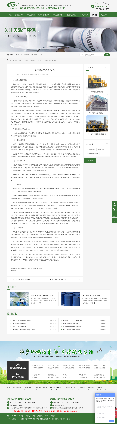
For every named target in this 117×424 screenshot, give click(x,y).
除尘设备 (35, 377)
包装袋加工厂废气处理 (51, 60)
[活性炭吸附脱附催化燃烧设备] (97, 123)
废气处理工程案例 (43, 15)
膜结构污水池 (66, 419)
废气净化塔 (26, 55)
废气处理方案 (31, 15)
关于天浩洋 (104, 15)
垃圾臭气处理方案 (53, 368)
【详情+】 (40, 303)
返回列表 (90, 160)
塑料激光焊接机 (44, 419)
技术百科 (40, 60)
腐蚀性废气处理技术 (60, 279)
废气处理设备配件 (99, 377)
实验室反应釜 (28, 419)
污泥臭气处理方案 (68, 368)
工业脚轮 (51, 419)
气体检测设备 (83, 377)
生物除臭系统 (18, 55)
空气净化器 (66, 377)
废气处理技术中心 (58, 15)
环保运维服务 (84, 15)
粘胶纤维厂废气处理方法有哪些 (72, 320)
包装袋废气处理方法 (36, 268)
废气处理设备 (19, 15)
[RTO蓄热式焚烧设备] (97, 81)
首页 (10, 15)
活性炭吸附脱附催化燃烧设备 (97, 134)
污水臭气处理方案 (37, 368)
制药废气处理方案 (68, 365)
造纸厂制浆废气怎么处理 (70, 323)
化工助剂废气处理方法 (91, 295)
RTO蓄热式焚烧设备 (97, 92)
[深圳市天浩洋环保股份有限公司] (13, 9)
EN (106, 3)
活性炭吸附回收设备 (36, 55)
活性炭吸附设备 (99, 375)
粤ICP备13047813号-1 (18, 416)
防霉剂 (22, 419)
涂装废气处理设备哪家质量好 (42, 295)
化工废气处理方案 (53, 365)
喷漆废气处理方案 (37, 365)
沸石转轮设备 (52, 375)
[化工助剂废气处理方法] (70, 299)
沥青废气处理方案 (99, 368)
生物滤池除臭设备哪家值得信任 (72, 327)
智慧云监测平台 (72, 15)
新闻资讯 (94, 15)
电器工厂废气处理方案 (19, 327)
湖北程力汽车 (58, 419)
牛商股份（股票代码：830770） (40, 416)
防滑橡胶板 (36, 419)
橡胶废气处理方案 (84, 365)
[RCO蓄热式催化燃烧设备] (97, 102)
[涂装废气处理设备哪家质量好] (19, 299)
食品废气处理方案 (84, 368)
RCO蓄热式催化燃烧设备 (97, 113)
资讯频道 (26, 60)
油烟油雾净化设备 (53, 377)
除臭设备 (66, 375)
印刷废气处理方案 (99, 365)
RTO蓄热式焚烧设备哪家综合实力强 (24, 330)
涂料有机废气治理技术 (24, 279)
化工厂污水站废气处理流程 (71, 330)
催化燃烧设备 (36, 375)
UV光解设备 (82, 375)
